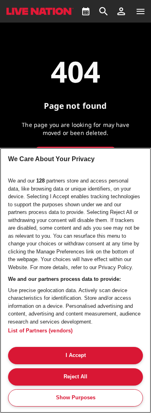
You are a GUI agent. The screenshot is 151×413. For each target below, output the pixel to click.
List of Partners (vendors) (40, 331)
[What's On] (86, 11)
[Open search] (103, 11)
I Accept (76, 355)
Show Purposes (75, 397)
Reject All (75, 377)
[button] (121, 11)
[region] (75, 280)
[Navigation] (140, 11)
